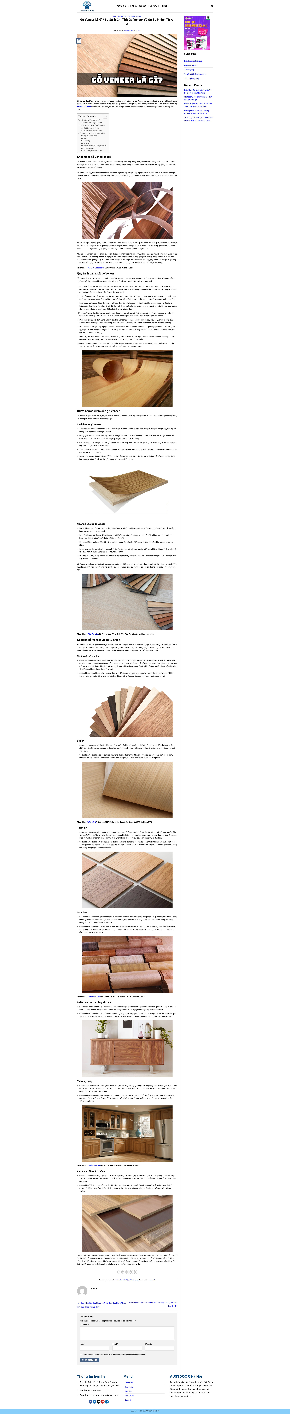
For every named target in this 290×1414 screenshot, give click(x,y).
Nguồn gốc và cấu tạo (91, 136)
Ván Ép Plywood (94, 1165)
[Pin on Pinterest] (131, 1272)
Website (148, 1344)
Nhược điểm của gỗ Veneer (93, 130)
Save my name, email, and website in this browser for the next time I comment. (114, 1355)
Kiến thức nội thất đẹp (121, 16)
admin (138, 30)
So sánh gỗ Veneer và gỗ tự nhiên (92, 133)
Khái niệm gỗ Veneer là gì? (90, 120)
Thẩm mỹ (87, 141)
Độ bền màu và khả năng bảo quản (95, 145)
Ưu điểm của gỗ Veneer (92, 128)
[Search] (212, 6)
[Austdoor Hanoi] (95, 6)
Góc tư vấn (153, 6)
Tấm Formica (93, 634)
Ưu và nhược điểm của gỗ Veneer (92, 125)
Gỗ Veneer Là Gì (94, 997)
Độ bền (86, 138)
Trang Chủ (121, 6)
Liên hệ (165, 6)
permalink (152, 1280)
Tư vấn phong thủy (191, 78)
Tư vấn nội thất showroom (194, 74)
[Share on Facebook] (119, 1272)
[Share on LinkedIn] (135, 1272)
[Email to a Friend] (127, 1272)
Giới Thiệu (132, 6)
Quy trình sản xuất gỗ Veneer (91, 123)
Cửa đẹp (142, 6)
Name (83, 1344)
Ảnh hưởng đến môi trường (93, 150)
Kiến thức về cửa (190, 65)
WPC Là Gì (91, 822)
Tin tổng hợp (136, 16)
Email (115, 1344)
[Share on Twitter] (123, 1272)
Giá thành (87, 143)
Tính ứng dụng (89, 148)
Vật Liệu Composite (95, 268)
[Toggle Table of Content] (103, 117)
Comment (84, 1325)
